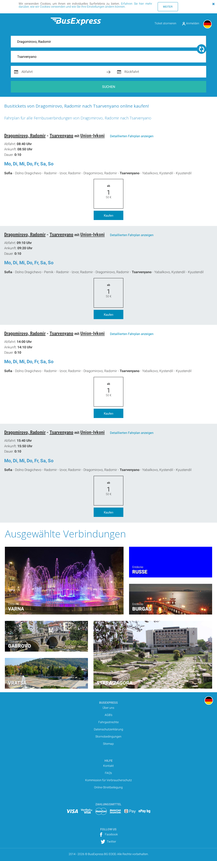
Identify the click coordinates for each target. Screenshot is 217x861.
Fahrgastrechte (108, 722)
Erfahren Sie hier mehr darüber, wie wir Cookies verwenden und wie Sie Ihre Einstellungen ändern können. (85, 5)
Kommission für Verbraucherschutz (108, 780)
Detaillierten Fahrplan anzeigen (131, 136)
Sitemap (108, 743)
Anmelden (192, 23)
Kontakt (108, 765)
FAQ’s (108, 773)
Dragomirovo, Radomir (25, 135)
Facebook (111, 834)
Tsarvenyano (61, 135)
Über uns (108, 707)
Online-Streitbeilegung (108, 787)
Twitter (111, 841)
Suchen (108, 87)
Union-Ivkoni (92, 135)
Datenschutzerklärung (108, 729)
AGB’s (108, 715)
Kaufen (108, 215)
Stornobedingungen (108, 736)
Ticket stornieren (165, 23)
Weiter (167, 6)
